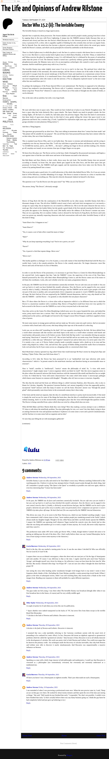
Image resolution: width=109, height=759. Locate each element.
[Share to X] (59, 460)
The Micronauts (8, 148)
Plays (11, 124)
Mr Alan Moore (7, 106)
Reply (28, 491)
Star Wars (12, 140)
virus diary (6, 155)
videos (12, 154)
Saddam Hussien (12, 138)
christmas (6, 152)
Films (7, 90)
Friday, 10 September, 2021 (48, 687)
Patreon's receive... (9, 40)
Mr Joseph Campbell (10, 109)
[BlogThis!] (58, 460)
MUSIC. (10, 104)
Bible (15, 64)
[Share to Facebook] (61, 460)
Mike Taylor (30, 603)
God (5, 95)
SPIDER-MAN (8, 136)
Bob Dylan (8, 66)
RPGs (4, 130)
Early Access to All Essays (9, 43)
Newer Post (27, 735)
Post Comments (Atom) (68, 743)
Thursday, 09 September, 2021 (49, 625)
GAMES (14, 92)
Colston (5, 77)
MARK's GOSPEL (10, 102)
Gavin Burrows (32, 546)
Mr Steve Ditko (10, 113)
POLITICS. (8, 121)
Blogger (69, 755)
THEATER (6, 144)
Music (14, 117)
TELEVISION (10, 142)
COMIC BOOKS (6, 71)
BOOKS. (6, 64)
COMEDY (12, 68)
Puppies (5, 127)
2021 (29, 463)
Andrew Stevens (32, 477)
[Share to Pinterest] (63, 460)
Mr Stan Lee (8, 111)
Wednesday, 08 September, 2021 (50, 477)
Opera (10, 119)
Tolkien (5, 150)
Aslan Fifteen (8, 62)
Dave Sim (6, 86)
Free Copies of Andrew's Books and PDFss (9, 54)
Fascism (15, 88)
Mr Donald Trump (10, 107)
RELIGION (7, 128)
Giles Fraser (10, 94)
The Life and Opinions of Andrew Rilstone (51, 9)
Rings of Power (10, 133)
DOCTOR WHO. (7, 80)
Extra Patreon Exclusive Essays (8, 48)
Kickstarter (7, 100)
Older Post (100, 735)
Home (64, 735)
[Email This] (56, 460)
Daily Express (8, 84)
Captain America (8, 75)
